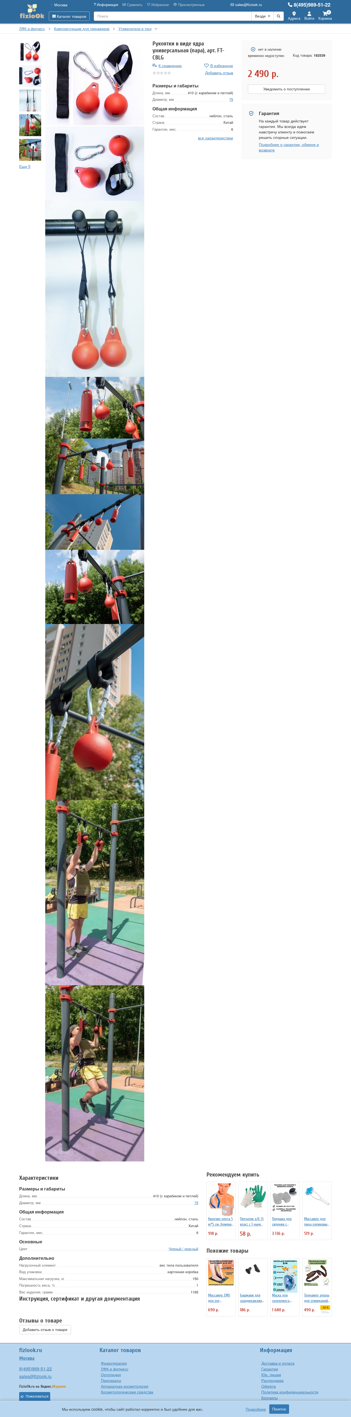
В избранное (221, 65)
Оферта (268, 1386)
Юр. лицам (271, 1374)
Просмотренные (191, 4)
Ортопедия (111, 1374)
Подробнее (256, 1409)
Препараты (111, 1380)
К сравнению (170, 65)
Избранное (159, 4)
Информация (107, 4)
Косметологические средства (127, 1392)
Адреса (294, 18)
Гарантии (269, 1369)
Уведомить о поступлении (286, 89)
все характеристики (215, 138)
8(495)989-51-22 (312, 4)
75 (231, 99)
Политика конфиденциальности (289, 1392)
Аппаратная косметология (124, 1386)
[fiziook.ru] (32, 11)
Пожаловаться (37, 1396)
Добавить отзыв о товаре (45, 1329)
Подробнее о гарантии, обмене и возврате (289, 147)
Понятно (279, 1409)
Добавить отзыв (219, 72)
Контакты (269, 1397)
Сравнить (134, 4)
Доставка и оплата (278, 1363)
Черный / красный (183, 1248)
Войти (309, 18)
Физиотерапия (114, 1363)
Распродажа (272, 1380)
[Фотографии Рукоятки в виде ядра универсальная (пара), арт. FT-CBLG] (94, 82)
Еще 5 (24, 166)
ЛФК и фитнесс (114, 1369)
